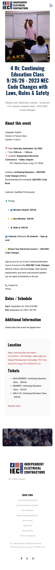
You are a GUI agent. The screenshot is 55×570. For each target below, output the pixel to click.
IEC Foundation (27, 510)
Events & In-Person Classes (27, 505)
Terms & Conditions (27, 536)
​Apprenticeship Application (27, 516)
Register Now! (14, 406)
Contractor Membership (27, 500)
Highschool (27, 526)
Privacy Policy (27, 531)
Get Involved (27, 521)
